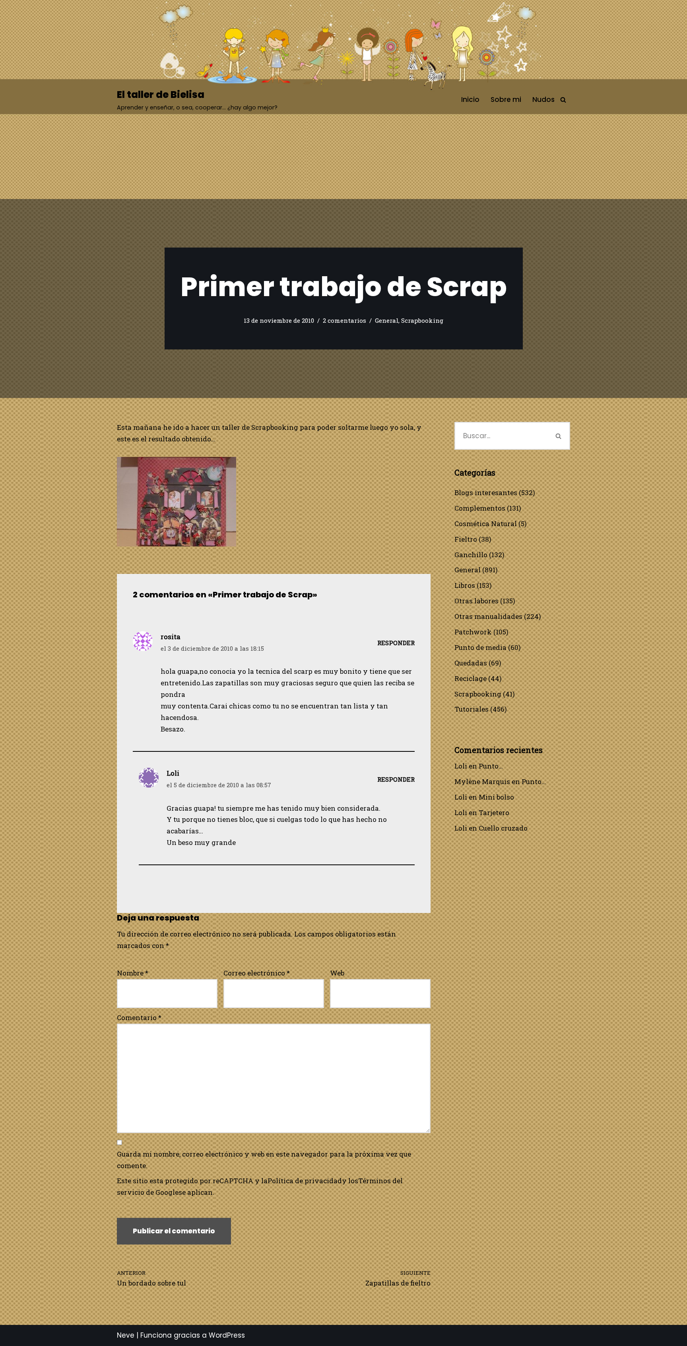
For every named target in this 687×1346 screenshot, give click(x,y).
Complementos (479, 508)
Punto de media (480, 647)
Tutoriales (471, 709)
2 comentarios (344, 320)
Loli (460, 766)
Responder (396, 643)
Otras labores (476, 600)
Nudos (543, 99)
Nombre (132, 972)
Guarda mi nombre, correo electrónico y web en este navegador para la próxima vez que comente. (264, 1159)
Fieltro (465, 539)
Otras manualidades (488, 616)
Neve (125, 1335)
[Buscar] (563, 100)
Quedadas (470, 662)
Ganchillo (470, 554)
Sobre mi (506, 99)
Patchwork (473, 631)
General (386, 320)
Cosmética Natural (485, 523)
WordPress (227, 1335)
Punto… (491, 766)
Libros (464, 585)
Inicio (470, 99)
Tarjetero (494, 812)
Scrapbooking (422, 320)
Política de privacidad (305, 1180)
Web (337, 972)
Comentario (139, 1017)
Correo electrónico (256, 972)
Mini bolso (496, 797)
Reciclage (470, 678)
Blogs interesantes (485, 492)
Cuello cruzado (503, 828)
